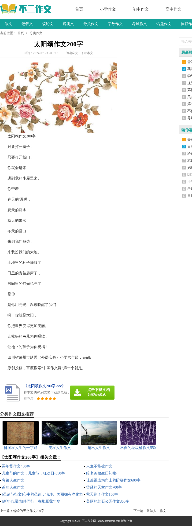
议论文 (47, 24)
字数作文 (115, 24)
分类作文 (90, 24)
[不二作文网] (27, 9)
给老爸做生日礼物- (101, 473)
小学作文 (108, 9)
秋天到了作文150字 (102, 494)
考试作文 (139, 24)
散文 (8, 24)
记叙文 (27, 24)
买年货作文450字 (16, 466)
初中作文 (141, 9)
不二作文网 (89, 520)
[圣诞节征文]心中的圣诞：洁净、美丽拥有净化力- (43, 494)
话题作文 (163, 24)
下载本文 (87, 53)
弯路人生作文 (13, 480)
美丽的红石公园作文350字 (107, 501)
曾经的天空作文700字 (104, 487)
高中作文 (173, 9)
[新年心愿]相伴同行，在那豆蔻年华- (32, 501)
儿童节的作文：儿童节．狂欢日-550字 (33, 473)
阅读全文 (72, 53)
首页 (79, 9)
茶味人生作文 (13, 487)
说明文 (68, 24)
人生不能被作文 (99, 466)
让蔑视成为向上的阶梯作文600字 (113, 480)
